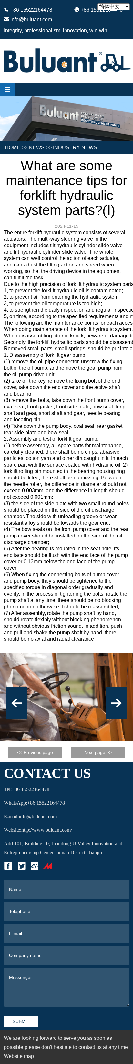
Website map (19, 1056)
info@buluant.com (31, 19)
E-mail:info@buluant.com (30, 816)
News (37, 147)
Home (12, 147)
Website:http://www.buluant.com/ (38, 830)
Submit (21, 1021)
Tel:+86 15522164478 (26, 789)
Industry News (75, 147)
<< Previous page (35, 752)
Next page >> (98, 752)
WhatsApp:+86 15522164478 (34, 803)
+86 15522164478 (31, 10)
